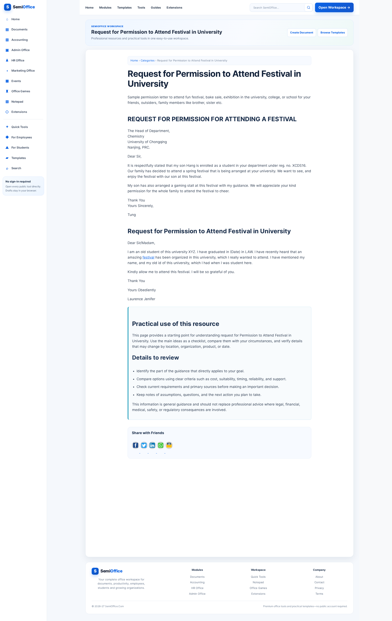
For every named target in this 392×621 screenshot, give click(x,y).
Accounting (17, 40)
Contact (319, 582)
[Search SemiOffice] (308, 7)
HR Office (15, 60)
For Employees (18, 137)
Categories (148, 60)
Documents (17, 29)
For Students (17, 148)
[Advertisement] (219, 504)
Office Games (18, 91)
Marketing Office (20, 71)
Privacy (319, 588)
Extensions (16, 112)
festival (148, 257)
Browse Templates (333, 32)
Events (13, 81)
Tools (141, 7)
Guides (156, 7)
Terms (319, 593)
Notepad (14, 101)
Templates (16, 158)
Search (13, 168)
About (319, 576)
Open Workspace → (334, 7)
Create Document (301, 32)
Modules (105, 7)
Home (13, 19)
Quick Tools (17, 127)
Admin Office (18, 50)
